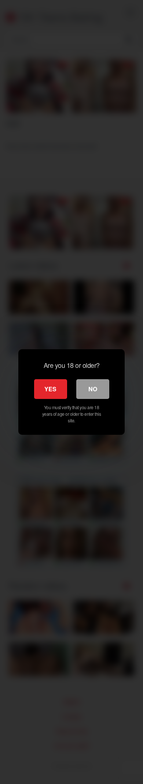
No (92, 389)
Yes (50, 389)
